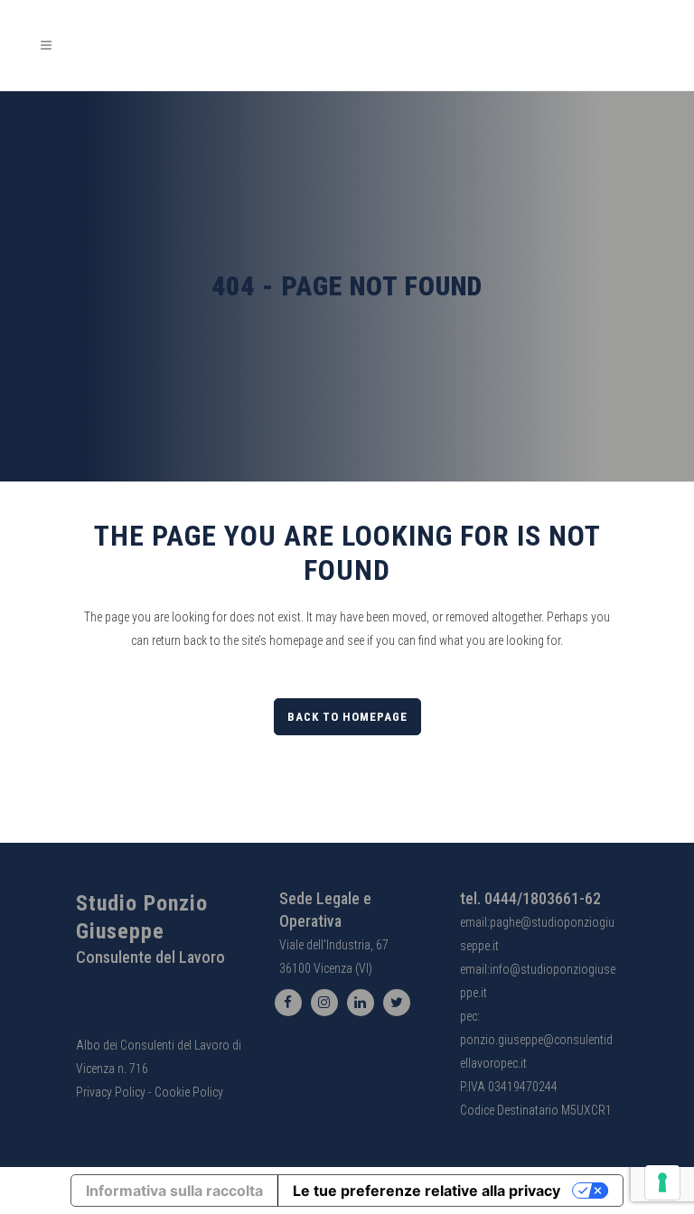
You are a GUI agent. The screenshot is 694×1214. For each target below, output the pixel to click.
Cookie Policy (189, 1092)
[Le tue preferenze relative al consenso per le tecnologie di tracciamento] (662, 1182)
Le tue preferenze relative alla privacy (426, 1190)
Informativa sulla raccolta (174, 1190)
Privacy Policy (110, 1092)
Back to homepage (347, 717)
